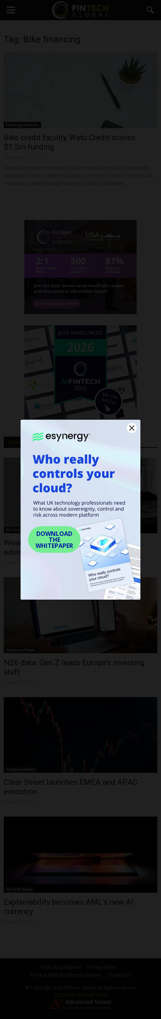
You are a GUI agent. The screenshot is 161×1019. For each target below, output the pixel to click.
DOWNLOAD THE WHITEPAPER (54, 540)
